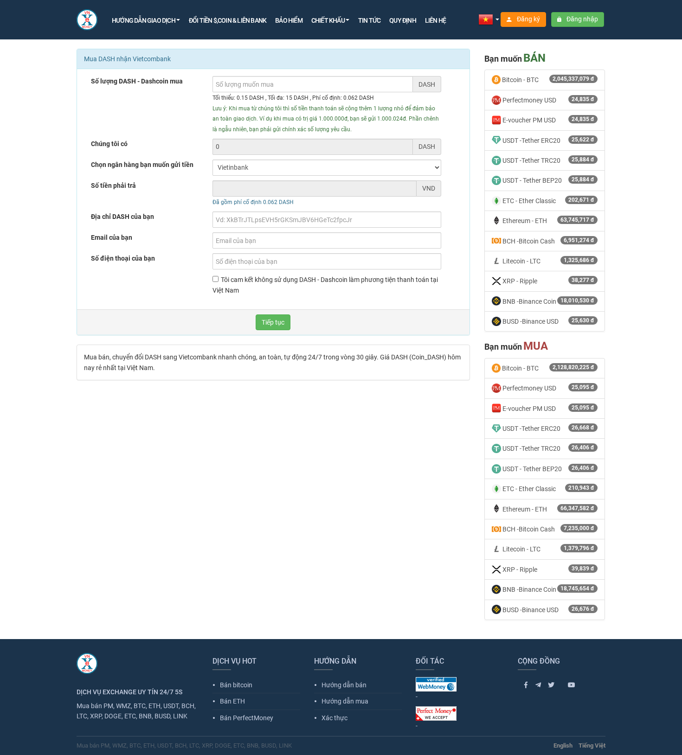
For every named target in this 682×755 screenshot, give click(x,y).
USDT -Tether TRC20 (548, 160)
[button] (488, 19)
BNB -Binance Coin (548, 301)
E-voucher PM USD (548, 120)
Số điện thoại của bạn (123, 258)
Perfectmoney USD (548, 100)
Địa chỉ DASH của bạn (122, 216)
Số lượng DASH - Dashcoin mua (137, 81)
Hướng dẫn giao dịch (143, 20)
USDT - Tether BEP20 (548, 180)
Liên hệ (435, 20)
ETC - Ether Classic (548, 201)
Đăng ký (527, 19)
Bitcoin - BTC (547, 79)
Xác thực (330, 718)
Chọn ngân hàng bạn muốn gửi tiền (142, 164)
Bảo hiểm (288, 20)
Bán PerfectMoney (242, 718)
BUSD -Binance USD (548, 321)
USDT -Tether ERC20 (548, 140)
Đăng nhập (581, 19)
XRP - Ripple (548, 281)
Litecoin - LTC (547, 261)
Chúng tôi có (109, 143)
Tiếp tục (273, 322)
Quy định (402, 20)
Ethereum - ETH (548, 220)
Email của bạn (111, 237)
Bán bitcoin (232, 685)
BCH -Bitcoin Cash (548, 241)
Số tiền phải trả (113, 185)
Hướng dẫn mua (341, 701)
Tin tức (369, 20)
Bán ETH (228, 701)
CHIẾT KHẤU (328, 20)
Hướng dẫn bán (340, 685)
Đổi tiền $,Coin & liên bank (227, 20)
